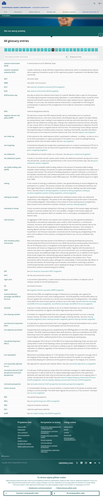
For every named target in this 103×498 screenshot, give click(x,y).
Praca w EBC (22, 427)
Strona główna (6, 15)
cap (64, 141)
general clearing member (77, 319)
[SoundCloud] (95, 463)
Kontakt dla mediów (24, 444)
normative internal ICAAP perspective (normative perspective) (53, 384)
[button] (97, 3)
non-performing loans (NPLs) (41, 401)
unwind (65, 193)
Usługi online (68, 427)
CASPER (66, 432)
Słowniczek (21, 430)
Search (94, 3)
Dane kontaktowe (23, 435)
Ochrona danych (46, 443)
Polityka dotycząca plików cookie (66, 488)
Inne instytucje (23, 432)
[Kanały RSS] (99, 463)
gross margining (33, 150)
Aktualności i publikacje (69, 12)
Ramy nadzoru (18, 12)
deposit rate (83, 132)
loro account (32, 393)
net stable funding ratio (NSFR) (41, 413)
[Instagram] (86, 463)
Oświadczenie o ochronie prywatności (40, 488)
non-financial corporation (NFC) (42, 271)
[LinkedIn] (81, 463)
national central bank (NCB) (40, 91)
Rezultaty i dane (51, 12)
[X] (77, 463)
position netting (48, 193)
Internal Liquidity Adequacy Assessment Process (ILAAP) (62, 380)
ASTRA (66, 430)
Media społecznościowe (26, 446)
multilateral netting (66, 191)
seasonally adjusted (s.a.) (78, 364)
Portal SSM (67, 435)
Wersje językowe (46, 440)
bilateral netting (45, 191)
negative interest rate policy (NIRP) (43, 290)
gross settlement (76, 154)
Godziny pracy (22, 441)
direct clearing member (51, 319)
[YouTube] (90, 463)
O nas (5, 12)
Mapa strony (6, 456)
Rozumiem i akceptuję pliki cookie (27, 493)
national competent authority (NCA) (43, 87)
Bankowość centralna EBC (90, 12)
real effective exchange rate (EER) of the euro (68, 304)
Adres (19, 438)
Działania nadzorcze (34, 12)
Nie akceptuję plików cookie (76, 493)
